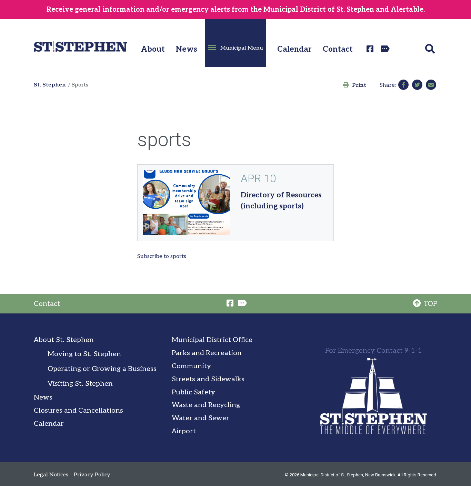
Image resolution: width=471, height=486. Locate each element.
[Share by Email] (431, 85)
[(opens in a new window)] (371, 49)
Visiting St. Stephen (80, 384)
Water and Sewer (200, 418)
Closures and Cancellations (78, 410)
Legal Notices (51, 475)
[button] (235, 43)
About (153, 49)
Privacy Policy (92, 475)
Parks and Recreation (207, 353)
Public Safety (193, 392)
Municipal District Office (212, 340)
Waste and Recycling (206, 405)
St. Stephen (50, 85)
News (186, 49)
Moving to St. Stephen (84, 354)
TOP (430, 304)
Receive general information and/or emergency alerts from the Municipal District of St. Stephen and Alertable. (236, 10)
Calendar (294, 49)
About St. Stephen (64, 340)
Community (191, 366)
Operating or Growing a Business (102, 369)
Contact (338, 49)
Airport (184, 431)
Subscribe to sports (161, 256)
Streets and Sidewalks (208, 379)
